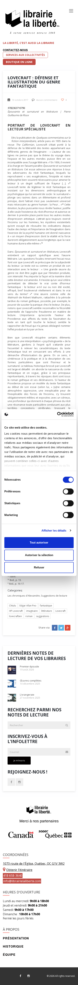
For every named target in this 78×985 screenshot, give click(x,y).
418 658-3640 (12, 875)
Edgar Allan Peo (28, 605)
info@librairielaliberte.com (22, 881)
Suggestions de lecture (54, 595)
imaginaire (32, 611)
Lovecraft (60, 611)
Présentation (16, 938)
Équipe (9, 954)
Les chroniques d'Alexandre (24, 595)
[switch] (68, 491)
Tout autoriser (39, 542)
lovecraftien (15, 616)
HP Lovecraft (16, 611)
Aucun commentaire (46, 99)
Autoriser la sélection (39, 555)
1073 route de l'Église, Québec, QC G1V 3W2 (34, 863)
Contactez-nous (15, 50)
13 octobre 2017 (20, 99)
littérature (46, 611)
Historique (13, 946)
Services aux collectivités (25, 55)
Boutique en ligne (19, 62)
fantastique (46, 605)
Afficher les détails (53, 530)
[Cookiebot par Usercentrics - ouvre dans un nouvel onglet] (57, 414)
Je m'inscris (19, 760)
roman (29, 616)
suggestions (42, 616)
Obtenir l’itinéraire (19, 870)
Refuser (39, 567)
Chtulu (12, 605)
